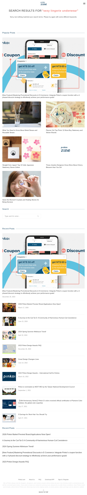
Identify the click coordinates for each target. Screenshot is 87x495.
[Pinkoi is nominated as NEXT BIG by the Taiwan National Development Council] (9, 390)
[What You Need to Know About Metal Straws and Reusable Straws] (21, 114)
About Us (32, 479)
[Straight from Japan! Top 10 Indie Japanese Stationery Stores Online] (21, 149)
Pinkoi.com (21, 479)
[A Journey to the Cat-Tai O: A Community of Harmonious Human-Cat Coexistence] (9, 321)
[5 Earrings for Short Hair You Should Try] (9, 417)
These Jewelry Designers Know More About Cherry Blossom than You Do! (64, 166)
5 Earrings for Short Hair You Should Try (32, 414)
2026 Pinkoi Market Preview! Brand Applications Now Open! (39, 304)
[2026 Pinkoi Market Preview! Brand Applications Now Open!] (9, 307)
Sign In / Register (63, 479)
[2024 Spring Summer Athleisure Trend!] (9, 335)
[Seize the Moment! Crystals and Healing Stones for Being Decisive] (21, 184)
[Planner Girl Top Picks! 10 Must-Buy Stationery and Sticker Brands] (65, 114)
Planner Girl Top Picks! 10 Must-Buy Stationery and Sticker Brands (64, 131)
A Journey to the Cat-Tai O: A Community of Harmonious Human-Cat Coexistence (47, 318)
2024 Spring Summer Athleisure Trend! (32, 332)
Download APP (49, 479)
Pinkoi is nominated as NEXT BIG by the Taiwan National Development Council (46, 387)
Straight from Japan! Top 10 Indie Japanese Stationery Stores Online (18, 166)
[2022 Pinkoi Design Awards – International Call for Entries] (9, 376)
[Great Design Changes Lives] (9, 362)
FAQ (40, 479)
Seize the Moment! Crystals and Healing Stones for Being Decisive (20, 201)
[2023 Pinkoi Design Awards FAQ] (9, 348)
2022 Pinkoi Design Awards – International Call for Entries (38, 373)
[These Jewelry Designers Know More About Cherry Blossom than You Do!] (65, 149)
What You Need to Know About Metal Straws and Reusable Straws (19, 131)
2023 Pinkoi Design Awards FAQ (29, 345)
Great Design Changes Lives (28, 359)
